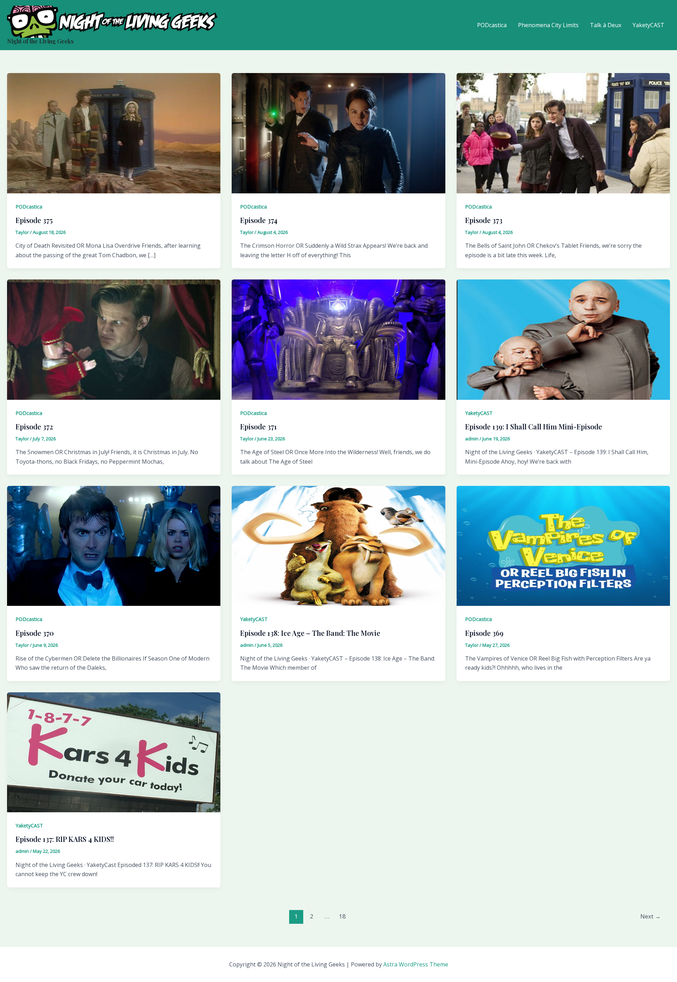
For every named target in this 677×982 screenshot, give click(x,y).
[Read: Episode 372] (113, 339)
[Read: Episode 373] (563, 133)
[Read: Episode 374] (338, 133)
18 (342, 916)
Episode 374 (258, 220)
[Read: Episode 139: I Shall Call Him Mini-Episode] (563, 339)
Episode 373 (483, 220)
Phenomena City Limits (548, 25)
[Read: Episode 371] (338, 339)
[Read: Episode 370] (113, 545)
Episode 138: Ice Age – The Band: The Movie (310, 633)
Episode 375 (34, 220)
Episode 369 (484, 633)
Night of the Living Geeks (40, 41)
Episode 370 (35, 633)
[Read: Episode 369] (563, 545)
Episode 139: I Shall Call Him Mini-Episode (533, 426)
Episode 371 (258, 426)
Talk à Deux (605, 25)
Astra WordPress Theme (415, 964)
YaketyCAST (648, 25)
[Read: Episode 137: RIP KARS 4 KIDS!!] (113, 751)
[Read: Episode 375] (113, 133)
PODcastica (492, 25)
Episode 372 (34, 426)
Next (650, 916)
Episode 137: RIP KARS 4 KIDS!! (65, 839)
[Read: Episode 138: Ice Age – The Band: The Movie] (338, 545)
